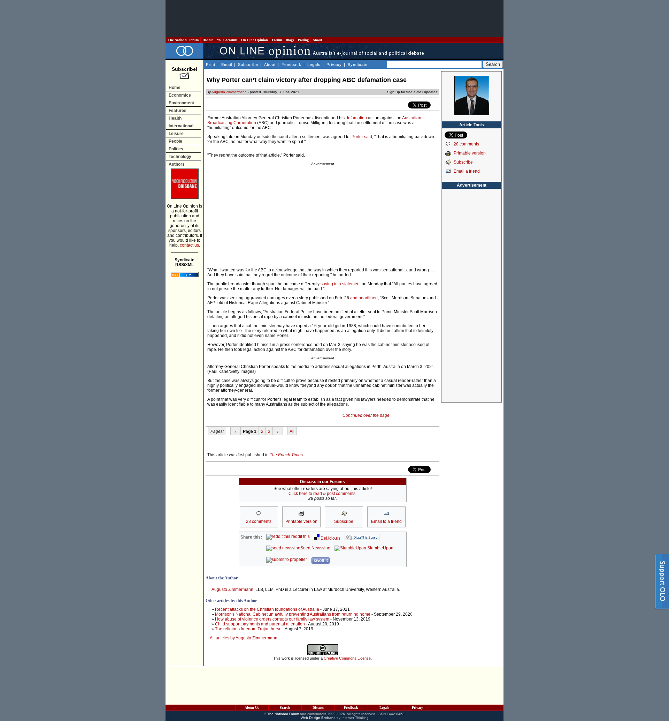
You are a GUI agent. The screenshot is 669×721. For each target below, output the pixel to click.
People (175, 141)
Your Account (227, 40)
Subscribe (248, 64)
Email (226, 64)
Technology (180, 156)
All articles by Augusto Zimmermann (243, 638)
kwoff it (321, 560)
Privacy (334, 64)
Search (285, 707)
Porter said (362, 136)
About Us (252, 707)
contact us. (190, 245)
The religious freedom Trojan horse (248, 628)
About (317, 40)
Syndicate (358, 64)
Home (174, 87)
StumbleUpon (379, 548)
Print (210, 64)
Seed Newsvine (315, 548)
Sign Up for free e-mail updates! (412, 92)
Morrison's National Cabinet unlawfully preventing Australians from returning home (292, 614)
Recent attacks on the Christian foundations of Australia (267, 609)
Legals (314, 64)
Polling (303, 40)
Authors (177, 164)
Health (175, 118)
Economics (180, 95)
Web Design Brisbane (318, 718)
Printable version (470, 153)
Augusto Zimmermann (229, 92)
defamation (356, 117)
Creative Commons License (347, 658)
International (181, 125)
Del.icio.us (330, 538)
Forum (277, 40)
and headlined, (364, 297)
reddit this (300, 536)
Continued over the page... (368, 415)
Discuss (318, 707)
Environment (181, 102)
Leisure (176, 133)
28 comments (466, 144)
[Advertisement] (334, 18)
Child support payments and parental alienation (260, 624)
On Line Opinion (254, 40)
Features (177, 110)
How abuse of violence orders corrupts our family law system (272, 619)
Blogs (290, 40)
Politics (176, 149)
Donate (207, 40)
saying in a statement (341, 283)
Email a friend (467, 171)
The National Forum (183, 40)
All (292, 431)
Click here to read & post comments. (322, 493)
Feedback (291, 64)
